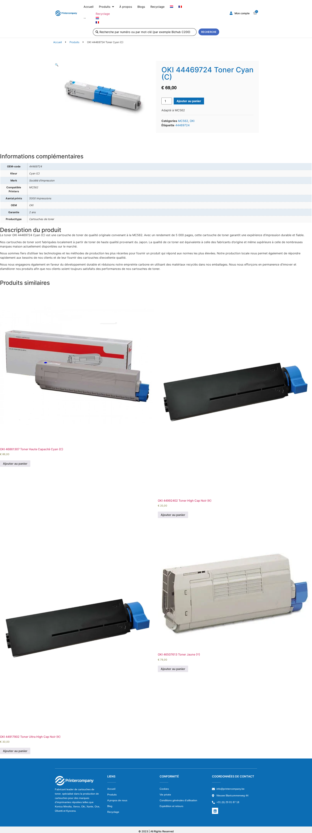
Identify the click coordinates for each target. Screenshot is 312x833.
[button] (56, 65)
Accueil (57, 42)
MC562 (183, 121)
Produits (74, 42)
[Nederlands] (171, 7)
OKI (192, 121)
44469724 (182, 125)
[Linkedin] (215, 811)
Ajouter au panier (189, 101)
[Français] (180, 7)
